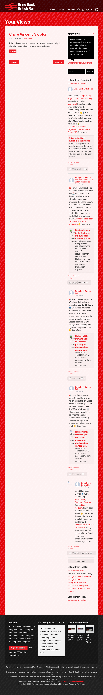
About (52, 10)
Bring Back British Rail (20, 6)
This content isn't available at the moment (80, 139)
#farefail (78, 585)
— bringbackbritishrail (77, 83)
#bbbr (88, 576)
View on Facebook (73, 162)
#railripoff (72, 588)
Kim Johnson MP (75, 126)
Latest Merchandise (78, 622)
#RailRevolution (83, 588)
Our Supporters (46, 622)
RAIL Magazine (77, 223)
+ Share (13, 51)
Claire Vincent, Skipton (28, 34)
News (61, 10)
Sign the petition (18, 648)
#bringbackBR (74, 579)
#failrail (71, 591)
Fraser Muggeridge (61, 684)
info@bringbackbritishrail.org (72, 681)
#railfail (71, 585)
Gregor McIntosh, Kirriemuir (80, 62)
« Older (14, 62)
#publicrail (87, 585)
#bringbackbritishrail (77, 576)
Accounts (23, 681)
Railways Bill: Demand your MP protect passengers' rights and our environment (82, 343)
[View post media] (70, 483)
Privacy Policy (33, 681)
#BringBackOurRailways (79, 582)
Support (71, 10)
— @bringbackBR (76, 570)
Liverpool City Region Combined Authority (80, 97)
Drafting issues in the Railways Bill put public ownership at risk (83, 234)
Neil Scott (80, 684)
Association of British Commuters (81, 220)
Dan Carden (78, 129)
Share (71, 164)
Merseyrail (72, 104)
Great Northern (80, 506)
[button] (78, 169)
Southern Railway (83, 502)
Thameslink (80, 499)
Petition (13, 622)
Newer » (58, 62)
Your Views (17, 22)
